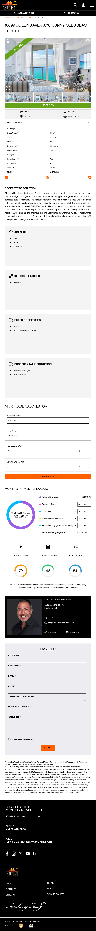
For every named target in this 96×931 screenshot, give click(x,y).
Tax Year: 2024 (20, 375)
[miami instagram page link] (14, 853)
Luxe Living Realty (51, 608)
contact (11, 889)
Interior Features (27, 276)
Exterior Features (27, 320)
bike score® (75, 556)
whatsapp (52, 632)
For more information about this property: (57, 599)
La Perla (31, 18)
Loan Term (11, 431)
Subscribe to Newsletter (24, 739)
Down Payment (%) (15, 462)
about (10, 884)
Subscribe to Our (24, 809)
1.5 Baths (71, 112)
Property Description (21, 188)
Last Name (14, 666)
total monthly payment (20, 513)
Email (12, 676)
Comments (14, 717)
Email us (48, 649)
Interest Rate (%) (14, 446)
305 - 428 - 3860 (54, 618)
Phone (12, 686)
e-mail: (29, 840)
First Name (14, 655)
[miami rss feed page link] (34, 854)
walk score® (21, 556)
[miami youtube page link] (28, 854)
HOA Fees (54, 510)
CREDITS (9, 926)
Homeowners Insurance (54, 517)
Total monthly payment (54, 533)
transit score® (48, 556)
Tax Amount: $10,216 (22, 371)
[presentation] (90, 97)
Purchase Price (13, 416)
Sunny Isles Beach (18, 18)
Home (7, 18)
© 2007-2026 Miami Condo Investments (23, 921)
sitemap (11, 895)
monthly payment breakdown (27, 489)
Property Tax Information (33, 364)
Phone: (16, 827)
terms (50, 883)
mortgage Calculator (26, 406)
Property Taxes (54, 503)
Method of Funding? (19, 707)
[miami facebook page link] (7, 853)
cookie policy (55, 894)
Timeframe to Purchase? (21, 696)
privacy (51, 889)
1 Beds (26, 112)
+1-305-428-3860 (16, 829)
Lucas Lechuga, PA (54, 605)
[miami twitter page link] (21, 854)
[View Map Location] (8, 41)
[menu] (48, 436)
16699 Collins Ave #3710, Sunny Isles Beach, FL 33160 (47, 28)
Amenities (21, 232)
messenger (74, 632)
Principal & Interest (54, 496)
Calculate (48, 476)
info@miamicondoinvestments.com (61, 623)
